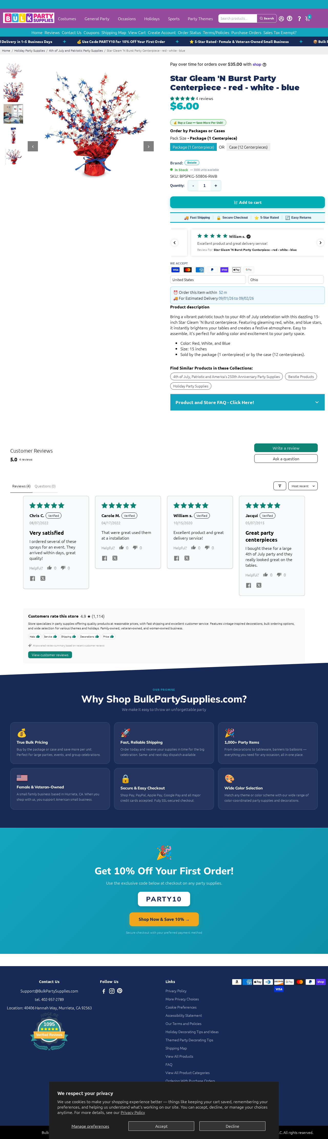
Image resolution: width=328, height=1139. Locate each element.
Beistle (192, 162)
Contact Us (71, 32)
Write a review (286, 448)
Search (269, 18)
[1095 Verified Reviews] (49, 1051)
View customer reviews (50, 654)
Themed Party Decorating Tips (189, 1039)
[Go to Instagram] (112, 991)
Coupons (91, 32)
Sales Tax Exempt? (279, 32)
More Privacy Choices (182, 998)
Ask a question (286, 458)
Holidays (152, 18)
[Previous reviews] (174, 242)
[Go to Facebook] (104, 991)
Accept (161, 1126)
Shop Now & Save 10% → (164, 919)
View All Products (179, 1056)
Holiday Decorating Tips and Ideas (192, 1031)
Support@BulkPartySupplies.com (49, 990)
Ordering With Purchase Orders (190, 1080)
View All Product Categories (188, 1072)
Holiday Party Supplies (29, 50)
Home (37, 32)
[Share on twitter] (43, 579)
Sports (174, 18)
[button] (183, 98)
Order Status (189, 32)
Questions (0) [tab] (45, 485)
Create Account (162, 32)
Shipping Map (113, 32)
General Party (97, 18)
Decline (232, 1126)
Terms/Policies (216, 32)
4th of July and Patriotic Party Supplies (76, 50)
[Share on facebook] (32, 579)
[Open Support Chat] (299, 18)
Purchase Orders (246, 32)
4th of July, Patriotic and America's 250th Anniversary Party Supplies (226, 376)
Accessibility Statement (184, 1015)
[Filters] (279, 486)
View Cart (137, 32)
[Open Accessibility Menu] (289, 18)
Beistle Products (301, 376)
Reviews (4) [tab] (21, 485)
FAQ (169, 1064)
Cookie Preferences (181, 1007)
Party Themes (200, 18)
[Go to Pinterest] (119, 991)
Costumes (67, 18)
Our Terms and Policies (183, 1023)
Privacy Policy (133, 1112)
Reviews (52, 32)
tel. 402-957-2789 (49, 999)
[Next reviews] (320, 242)
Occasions (127, 18)
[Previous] (33, 146)
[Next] (149, 146)
